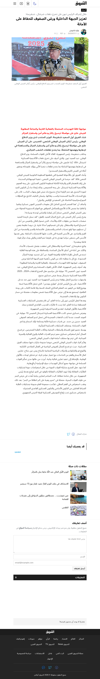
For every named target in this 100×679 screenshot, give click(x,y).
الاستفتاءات (39, 653)
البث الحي (60, 653)
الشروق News (63, 644)
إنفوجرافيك (20, 639)
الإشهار (50, 659)
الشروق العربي (36, 644)
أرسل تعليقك (79, 568)
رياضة (55, 639)
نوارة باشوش (74, 30)
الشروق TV (49, 644)
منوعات (31, 639)
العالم (73, 639)
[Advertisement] (50, 108)
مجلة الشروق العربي (75, 653)
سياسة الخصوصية (24, 653)
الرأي (48, 639)
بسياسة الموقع (25, 528)
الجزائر (84, 10)
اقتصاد (64, 639)
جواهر (40, 639)
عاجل (50, 653)
